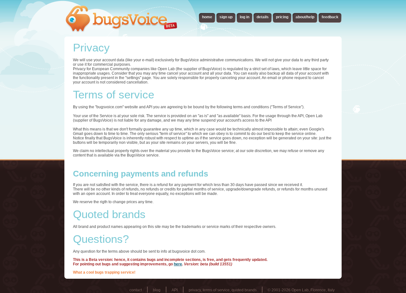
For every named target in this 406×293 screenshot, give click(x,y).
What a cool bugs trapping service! (104, 272)
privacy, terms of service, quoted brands (223, 290)
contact (135, 290)
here (178, 264)
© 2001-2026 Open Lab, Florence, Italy (301, 290)
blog (156, 290)
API (175, 290)
